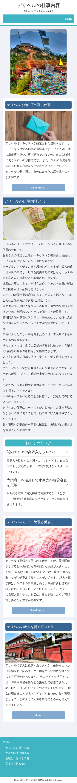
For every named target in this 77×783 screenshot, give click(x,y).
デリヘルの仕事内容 (38, 5)
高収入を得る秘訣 (15, 763)
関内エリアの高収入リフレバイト (33, 452)
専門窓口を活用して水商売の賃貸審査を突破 (37, 482)
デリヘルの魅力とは (17, 747)
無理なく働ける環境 (17, 758)
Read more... (38, 187)
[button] (38, 18)
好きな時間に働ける (17, 752)
